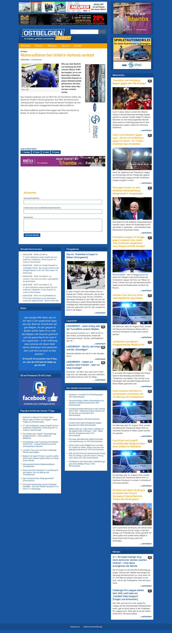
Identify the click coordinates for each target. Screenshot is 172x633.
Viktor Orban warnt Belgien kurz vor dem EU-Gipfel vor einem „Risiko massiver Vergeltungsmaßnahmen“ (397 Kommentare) (86, 447)
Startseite (25, 46)
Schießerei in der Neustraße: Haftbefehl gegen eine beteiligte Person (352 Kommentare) (87, 463)
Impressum (75, 627)
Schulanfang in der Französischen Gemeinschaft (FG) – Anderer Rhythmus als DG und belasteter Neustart (41, 444)
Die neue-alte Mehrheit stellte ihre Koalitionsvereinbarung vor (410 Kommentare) (86, 440)
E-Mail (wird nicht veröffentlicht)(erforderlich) (42, 208)
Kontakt (78, 46)
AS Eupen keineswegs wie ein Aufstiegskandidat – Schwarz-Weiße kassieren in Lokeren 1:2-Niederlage (41, 486)
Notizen (24, 51)
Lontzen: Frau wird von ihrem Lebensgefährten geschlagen (41, 280)
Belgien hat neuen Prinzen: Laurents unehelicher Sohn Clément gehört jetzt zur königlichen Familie (41, 458)
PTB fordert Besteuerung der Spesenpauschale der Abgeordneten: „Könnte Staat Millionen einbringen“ (41, 300)
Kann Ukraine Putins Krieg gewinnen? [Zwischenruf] (38, 479)
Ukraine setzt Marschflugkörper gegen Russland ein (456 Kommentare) (85, 424)
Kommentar (28, 217)
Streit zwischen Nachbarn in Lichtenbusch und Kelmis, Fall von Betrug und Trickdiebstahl (40, 472)
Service (65, 46)
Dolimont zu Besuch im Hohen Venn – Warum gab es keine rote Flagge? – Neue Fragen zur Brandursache (40, 419)
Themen (39, 46)
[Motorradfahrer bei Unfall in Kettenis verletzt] (40, 75)
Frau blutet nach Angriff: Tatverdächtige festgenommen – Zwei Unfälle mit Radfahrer (39, 436)
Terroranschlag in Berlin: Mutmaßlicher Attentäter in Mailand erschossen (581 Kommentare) (86, 402)
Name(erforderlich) (31, 198)
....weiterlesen (100, 313)
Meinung (52, 46)
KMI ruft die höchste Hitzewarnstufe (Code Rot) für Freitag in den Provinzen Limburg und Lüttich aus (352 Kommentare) (87, 455)
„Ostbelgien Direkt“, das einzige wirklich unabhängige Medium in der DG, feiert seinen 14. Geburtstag (41, 270)
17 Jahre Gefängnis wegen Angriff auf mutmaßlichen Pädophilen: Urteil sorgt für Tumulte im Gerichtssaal (40, 259)
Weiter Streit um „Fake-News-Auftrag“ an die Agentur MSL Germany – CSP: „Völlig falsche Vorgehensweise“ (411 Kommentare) (86, 432)
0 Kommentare (36, 60)
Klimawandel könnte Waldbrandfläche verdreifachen (38, 465)
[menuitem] (25, 45)
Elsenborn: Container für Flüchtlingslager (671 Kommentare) (86, 395)
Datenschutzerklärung (92, 627)
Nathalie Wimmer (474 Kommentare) (84, 419)
